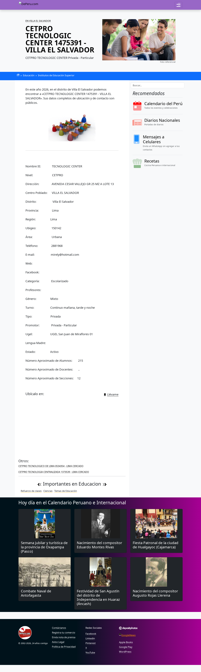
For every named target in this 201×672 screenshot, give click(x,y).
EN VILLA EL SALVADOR (38, 21)
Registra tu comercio (63, 632)
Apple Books (126, 642)
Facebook (90, 633)
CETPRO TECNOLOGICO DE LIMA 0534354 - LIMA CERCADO (50, 466)
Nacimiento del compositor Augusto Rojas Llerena (155, 593)
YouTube (90, 652)
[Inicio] (18, 75)
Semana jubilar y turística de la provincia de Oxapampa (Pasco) (44, 547)
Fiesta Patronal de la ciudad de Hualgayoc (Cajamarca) (155, 544)
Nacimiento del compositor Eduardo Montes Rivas (99, 544)
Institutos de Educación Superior (56, 75)
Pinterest (90, 643)
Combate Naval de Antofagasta (36, 593)
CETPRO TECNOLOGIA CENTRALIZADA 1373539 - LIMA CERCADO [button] (53, 472)
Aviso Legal (58, 642)
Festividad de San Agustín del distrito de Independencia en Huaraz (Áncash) (98, 597)
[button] (178, 5)
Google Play (125, 647)
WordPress (125, 651)
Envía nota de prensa (63, 637)
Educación (28, 75)
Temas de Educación (65, 491)
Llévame (112, 394)
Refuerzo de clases (31, 491)
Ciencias (48, 491)
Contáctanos (59, 627)
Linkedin (90, 638)
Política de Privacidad (64, 646)
